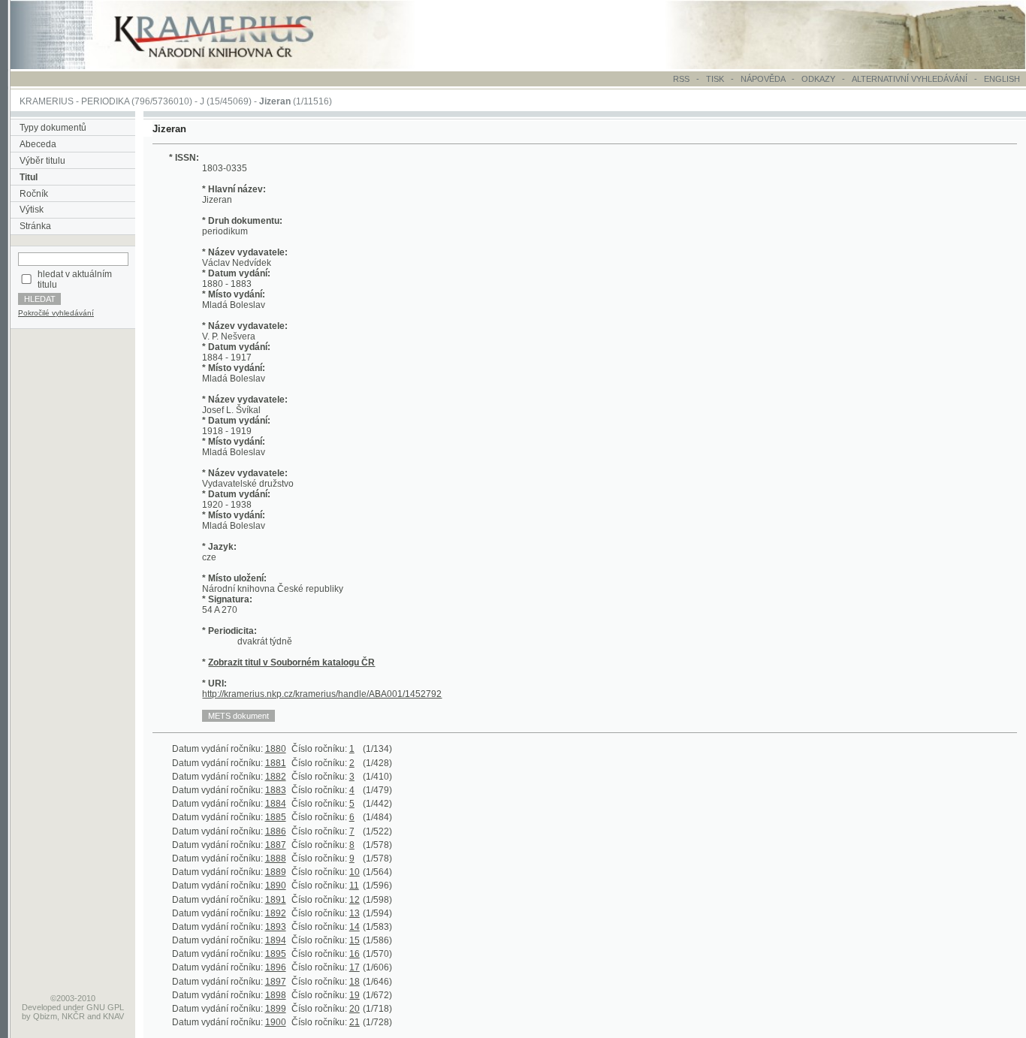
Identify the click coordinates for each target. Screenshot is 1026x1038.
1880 (275, 749)
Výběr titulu (42, 160)
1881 (275, 763)
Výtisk (32, 209)
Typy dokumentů (53, 127)
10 (354, 872)
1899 (275, 1008)
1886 (275, 831)
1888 (275, 858)
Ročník (34, 194)
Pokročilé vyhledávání (56, 313)
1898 (275, 995)
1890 (275, 885)
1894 (275, 940)
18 (354, 981)
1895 (275, 954)
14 (354, 927)
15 (354, 940)
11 (354, 885)
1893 (275, 927)
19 (354, 995)
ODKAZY (818, 78)
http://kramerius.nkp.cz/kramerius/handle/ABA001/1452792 (322, 694)
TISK (716, 78)
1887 (275, 845)
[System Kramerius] (231, 66)
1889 (275, 872)
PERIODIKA (105, 101)
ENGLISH (1002, 78)
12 (354, 900)
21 (354, 1022)
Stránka (35, 226)
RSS (681, 78)
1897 (275, 981)
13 (354, 913)
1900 (275, 1022)
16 (354, 954)
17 (354, 967)
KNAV (113, 1016)
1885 (275, 817)
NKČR (73, 1016)
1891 (275, 900)
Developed (41, 1007)
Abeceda (38, 144)
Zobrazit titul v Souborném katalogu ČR (291, 662)
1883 (275, 790)
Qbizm (45, 1016)
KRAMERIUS (47, 101)
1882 (275, 776)
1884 (275, 803)
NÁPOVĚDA (763, 78)
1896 (275, 967)
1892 (275, 913)
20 (354, 1008)
